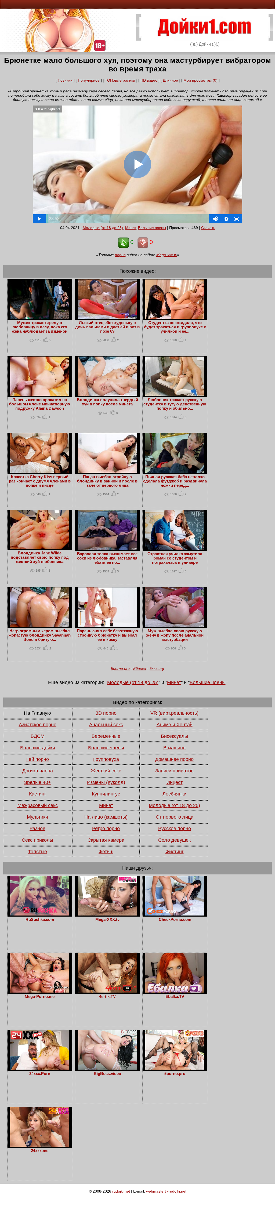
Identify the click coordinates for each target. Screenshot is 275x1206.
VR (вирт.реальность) (174, 713)
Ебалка (139, 668)
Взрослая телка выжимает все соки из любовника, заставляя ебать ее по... (107, 558)
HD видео (148, 80)
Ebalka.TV (174, 996)
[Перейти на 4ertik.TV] (107, 991)
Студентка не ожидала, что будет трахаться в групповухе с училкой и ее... (175, 327)
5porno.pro (120, 668)
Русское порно (174, 828)
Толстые (37, 851)
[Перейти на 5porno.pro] (174, 1068)
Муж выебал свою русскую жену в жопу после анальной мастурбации (175, 635)
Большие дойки (37, 747)
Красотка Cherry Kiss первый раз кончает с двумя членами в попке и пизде (40, 481)
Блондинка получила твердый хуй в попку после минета (107, 402)
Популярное (89, 80)
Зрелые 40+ (37, 782)
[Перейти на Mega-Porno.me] (39, 991)
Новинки (65, 80)
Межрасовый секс (37, 805)
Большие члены (152, 228)
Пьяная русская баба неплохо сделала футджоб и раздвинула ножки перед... (175, 481)
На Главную (37, 713)
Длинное (170, 80)
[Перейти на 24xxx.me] (39, 1145)
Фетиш (106, 851)
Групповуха (106, 759)
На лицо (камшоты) (106, 817)
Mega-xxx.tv (166, 255)
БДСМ (38, 736)
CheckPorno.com (175, 919)
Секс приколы (37, 840)
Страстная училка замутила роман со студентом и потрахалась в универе (174, 558)
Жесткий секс (106, 770)
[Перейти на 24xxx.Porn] (39, 1068)
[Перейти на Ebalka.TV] (174, 991)
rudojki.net (121, 1191)
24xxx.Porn (39, 1073)
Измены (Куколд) (106, 782)
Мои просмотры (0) (200, 80)
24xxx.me (39, 1151)
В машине (174, 747)
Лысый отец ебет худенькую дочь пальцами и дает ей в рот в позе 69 (107, 327)
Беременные (106, 736)
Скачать (208, 228)
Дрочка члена (37, 770)
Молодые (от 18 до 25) (103, 228)
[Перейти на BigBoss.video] (107, 1068)
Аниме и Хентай (175, 724)
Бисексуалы (174, 736)
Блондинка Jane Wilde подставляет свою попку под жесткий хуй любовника (40, 557)
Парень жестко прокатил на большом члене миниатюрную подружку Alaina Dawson (39, 404)
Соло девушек (174, 840)
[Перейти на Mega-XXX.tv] (107, 914)
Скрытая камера (106, 840)
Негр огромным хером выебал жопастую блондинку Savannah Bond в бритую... (40, 635)
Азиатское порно (37, 724)
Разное (37, 828)
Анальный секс (106, 724)
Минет (130, 228)
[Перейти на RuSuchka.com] (39, 914)
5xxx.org (157, 668)
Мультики (37, 817)
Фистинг (174, 851)
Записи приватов (174, 770)
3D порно (106, 713)
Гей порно (37, 759)
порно (120, 255)
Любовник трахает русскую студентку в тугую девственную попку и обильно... (174, 404)
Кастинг (37, 794)
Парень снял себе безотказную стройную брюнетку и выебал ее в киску (107, 635)
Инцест (175, 782)
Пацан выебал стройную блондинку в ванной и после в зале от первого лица (107, 481)
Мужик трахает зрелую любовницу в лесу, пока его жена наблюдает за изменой (39, 327)
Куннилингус (106, 794)
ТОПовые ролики (120, 80)
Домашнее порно (174, 759)
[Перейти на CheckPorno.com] (174, 914)
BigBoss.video (107, 1073)
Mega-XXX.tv (107, 919)
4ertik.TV (107, 996)
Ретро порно (106, 828)
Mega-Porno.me (40, 996)
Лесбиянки (174, 794)
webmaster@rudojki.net (166, 1191)
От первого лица (174, 817)
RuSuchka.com (40, 919)
